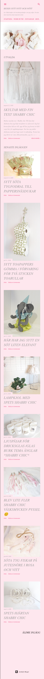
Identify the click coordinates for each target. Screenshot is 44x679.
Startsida (8, 19)
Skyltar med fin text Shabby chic (19, 112)
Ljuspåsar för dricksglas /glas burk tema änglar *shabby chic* (20, 448)
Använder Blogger (24, 672)
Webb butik (18, 19)
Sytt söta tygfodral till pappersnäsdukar (20, 186)
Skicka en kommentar (14, 138)
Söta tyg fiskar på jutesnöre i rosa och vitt (20, 565)
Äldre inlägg (31, 632)
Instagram (29, 19)
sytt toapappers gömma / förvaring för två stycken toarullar (21, 271)
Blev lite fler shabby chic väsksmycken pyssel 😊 (22, 507)
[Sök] (38, 3)
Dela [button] (5, 138)
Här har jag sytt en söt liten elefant (21, 342)
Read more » (35, 138)
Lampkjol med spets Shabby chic (20, 400)
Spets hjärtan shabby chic (16, 615)
